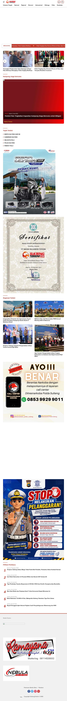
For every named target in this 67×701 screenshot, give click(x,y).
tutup (21, 697)
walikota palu (9, 140)
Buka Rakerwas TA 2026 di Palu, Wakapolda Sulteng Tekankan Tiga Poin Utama (30, 598)
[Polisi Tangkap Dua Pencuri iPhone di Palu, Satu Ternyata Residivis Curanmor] (17, 59)
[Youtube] (38, 691)
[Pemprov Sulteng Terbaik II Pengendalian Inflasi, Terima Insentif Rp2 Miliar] (17, 334)
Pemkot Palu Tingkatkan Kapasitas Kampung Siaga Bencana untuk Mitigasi (33, 116)
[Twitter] (32, 691)
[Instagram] (35, 691)
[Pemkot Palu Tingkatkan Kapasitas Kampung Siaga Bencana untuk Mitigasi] (33, 99)
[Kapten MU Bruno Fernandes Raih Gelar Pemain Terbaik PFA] (49, 59)
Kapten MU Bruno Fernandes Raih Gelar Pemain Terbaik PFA (49, 69)
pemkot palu (8, 145)
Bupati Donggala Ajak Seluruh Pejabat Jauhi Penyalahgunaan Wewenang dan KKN (31, 605)
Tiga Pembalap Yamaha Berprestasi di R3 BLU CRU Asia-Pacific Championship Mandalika (33, 584)
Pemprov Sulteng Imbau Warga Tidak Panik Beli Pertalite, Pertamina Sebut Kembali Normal (34, 569)
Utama (6, 113)
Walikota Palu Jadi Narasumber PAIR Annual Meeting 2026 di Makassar (48, 319)
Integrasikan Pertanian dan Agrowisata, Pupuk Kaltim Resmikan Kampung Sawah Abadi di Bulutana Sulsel (17, 320)
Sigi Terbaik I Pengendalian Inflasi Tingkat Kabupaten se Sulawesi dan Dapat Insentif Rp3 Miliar (49, 354)
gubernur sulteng (11, 137)
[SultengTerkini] (11, 2)
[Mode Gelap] (59, 2)
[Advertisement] (33, 19)
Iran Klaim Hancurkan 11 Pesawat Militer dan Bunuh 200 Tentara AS (27, 576)
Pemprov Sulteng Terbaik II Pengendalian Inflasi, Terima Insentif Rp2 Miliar (17, 346)
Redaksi (41, 687)
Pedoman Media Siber (30, 687)
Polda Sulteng (9, 143)
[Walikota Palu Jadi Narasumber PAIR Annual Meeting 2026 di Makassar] (49, 309)
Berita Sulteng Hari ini (12, 134)
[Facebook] (28, 691)
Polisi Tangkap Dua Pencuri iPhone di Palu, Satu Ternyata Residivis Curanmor (35, 46)
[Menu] (4, 2)
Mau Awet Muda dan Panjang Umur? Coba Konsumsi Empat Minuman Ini (28, 591)
